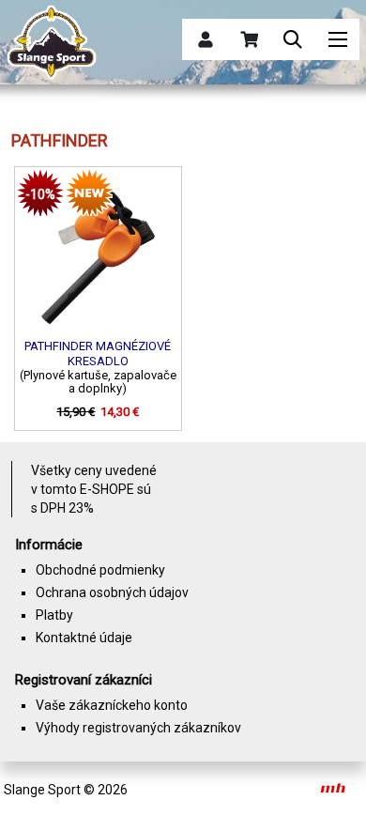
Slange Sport (42, 789)
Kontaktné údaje (84, 637)
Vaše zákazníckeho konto (112, 705)
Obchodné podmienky (100, 569)
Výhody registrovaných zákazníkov (138, 727)
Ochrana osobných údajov (112, 592)
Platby (54, 615)
